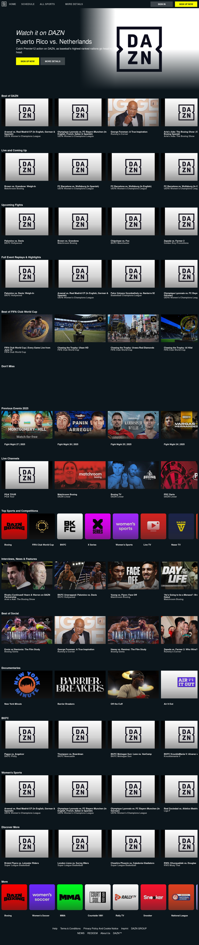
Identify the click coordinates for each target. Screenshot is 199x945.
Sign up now (186, 4)
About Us (105, 933)
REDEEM (92, 933)
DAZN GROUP (139, 928)
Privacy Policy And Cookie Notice (100, 928)
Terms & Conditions (70, 928)
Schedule (28, 4)
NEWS (80, 933)
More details (74, 4)
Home (12, 4)
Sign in (161, 4)
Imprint (124, 928)
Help (54, 928)
